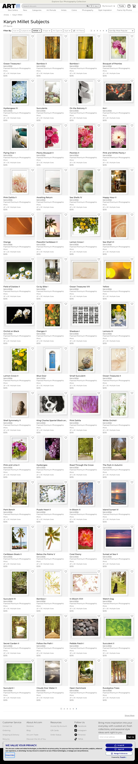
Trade (121, 6)
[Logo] (11, 6)
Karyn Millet (17, 15)
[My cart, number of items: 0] (134, 6)
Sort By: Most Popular (118, 31)
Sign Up (131, 737)
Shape (45, 31)
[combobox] (54, 6)
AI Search (96, 6)
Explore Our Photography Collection (69, 2)
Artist (35, 31)
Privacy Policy (9, 755)
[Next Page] (106, 30)
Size (15, 31)
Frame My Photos (124, 10)
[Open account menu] (114, 6)
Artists (6, 15)
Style (66, 31)
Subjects (25, 31)
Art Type (56, 31)
